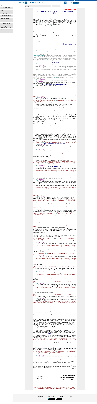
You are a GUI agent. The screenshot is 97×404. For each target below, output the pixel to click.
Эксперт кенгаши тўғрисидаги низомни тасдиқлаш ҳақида (5, 7)
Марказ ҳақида (40, 396)
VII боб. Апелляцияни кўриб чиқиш (6, 29)
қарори (34, 35)
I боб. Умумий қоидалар (4, 13)
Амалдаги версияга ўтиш (72, 10)
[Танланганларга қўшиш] (28, 3)
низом (63, 27)
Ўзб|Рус (70, 2)
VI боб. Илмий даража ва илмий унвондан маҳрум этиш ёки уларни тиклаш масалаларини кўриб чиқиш (6, 27)
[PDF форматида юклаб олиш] (42, 3)
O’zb (67, 2)
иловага (51, 24)
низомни (57, 14)
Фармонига (74, 18)
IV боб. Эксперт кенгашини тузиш (6, 21)
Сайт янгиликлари (51, 396)
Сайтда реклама (62, 396)
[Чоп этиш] (44, 3)
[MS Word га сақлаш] (40, 3)
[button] (6, 8)
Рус (63, 2)
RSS (71, 396)
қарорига (40, 22)
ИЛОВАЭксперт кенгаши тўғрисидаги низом (6, 10)
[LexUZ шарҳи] (33, 3)
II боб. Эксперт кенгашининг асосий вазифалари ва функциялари (6, 15)
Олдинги (37, 50)
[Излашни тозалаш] (12, 6)
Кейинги (37, 61)
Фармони (62, 52)
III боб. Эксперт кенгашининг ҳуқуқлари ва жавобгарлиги (5, 18)
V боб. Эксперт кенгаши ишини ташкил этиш (5, 23)
